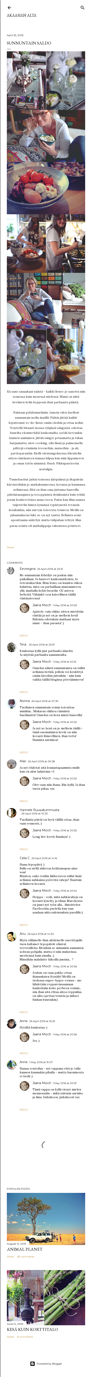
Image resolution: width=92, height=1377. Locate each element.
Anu (23, 934)
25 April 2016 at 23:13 (50, 568)
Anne (24, 1021)
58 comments (25, 1256)
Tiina (23, 644)
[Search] (82, 7)
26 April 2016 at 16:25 (42, 1021)
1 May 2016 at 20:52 (65, 722)
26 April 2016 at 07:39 (44, 701)
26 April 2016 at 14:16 (44, 858)
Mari (23, 761)
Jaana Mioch (42, 605)
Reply (24, 635)
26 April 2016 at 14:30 (40, 933)
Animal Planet (25, 1249)
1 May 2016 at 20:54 (65, 890)
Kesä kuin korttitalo (32, 1329)
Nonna (25, 701)
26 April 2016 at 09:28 (41, 761)
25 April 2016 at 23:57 (42, 644)
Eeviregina (28, 569)
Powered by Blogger (49, 1363)
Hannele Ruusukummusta (39, 810)
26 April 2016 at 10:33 (34, 813)
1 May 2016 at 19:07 (41, 1062)
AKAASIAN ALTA (21, 15)
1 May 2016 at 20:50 (65, 605)
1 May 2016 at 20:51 (64, 661)
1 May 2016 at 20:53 (65, 830)
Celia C (25, 858)
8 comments (25, 1336)
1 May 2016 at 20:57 (65, 1083)
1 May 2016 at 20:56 (65, 966)
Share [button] (10, 547)
